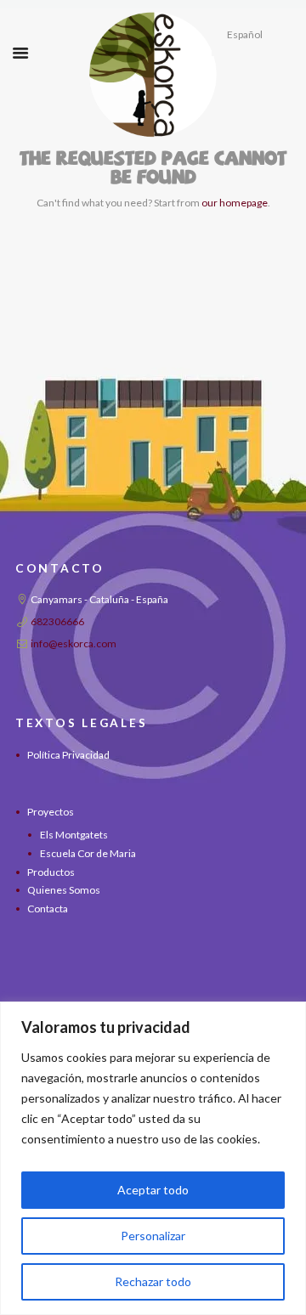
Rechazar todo (153, 1281)
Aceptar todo (153, 1189)
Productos (51, 872)
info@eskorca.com (73, 643)
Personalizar (153, 1235)
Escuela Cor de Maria (88, 853)
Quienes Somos (63, 889)
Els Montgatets (74, 834)
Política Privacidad (68, 754)
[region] (153, 1158)
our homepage (234, 202)
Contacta (47, 908)
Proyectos (50, 811)
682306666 (57, 621)
